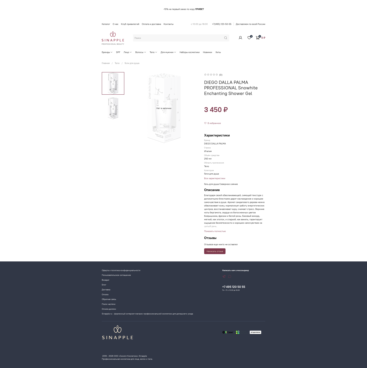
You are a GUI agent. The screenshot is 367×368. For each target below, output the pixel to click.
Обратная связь (109, 299)
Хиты (218, 52)
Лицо (126, 52)
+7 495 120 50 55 (233, 287)
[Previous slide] (133, 108)
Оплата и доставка (151, 24)
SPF (118, 52)
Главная (106, 63)
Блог (104, 284)
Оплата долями (109, 309)
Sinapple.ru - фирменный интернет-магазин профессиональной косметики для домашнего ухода (147, 313)
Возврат (105, 280)
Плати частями (108, 304)
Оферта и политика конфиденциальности (121, 270)
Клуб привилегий (130, 24)
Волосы (139, 52)
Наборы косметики (190, 52)
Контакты (168, 24)
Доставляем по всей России (250, 24)
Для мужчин (167, 52)
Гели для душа (132, 63)
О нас (115, 24)
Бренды (106, 52)
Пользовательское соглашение (116, 275)
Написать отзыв (215, 251)
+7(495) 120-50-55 (221, 24)
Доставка (106, 289)
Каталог (106, 24)
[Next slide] (194, 108)
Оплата (105, 294)
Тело (152, 52)
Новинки (207, 52)
